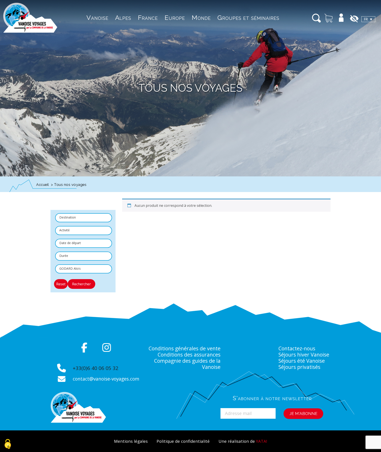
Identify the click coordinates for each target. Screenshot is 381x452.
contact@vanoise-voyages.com (106, 379)
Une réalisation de (243, 441)
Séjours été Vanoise (301, 360)
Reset (60, 284)
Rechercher (81, 284)
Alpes (123, 17)
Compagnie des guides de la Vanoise (187, 363)
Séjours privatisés (299, 366)
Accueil (42, 184)
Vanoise (97, 17)
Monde (201, 17)
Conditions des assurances (189, 354)
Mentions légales (131, 441)
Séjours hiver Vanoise (303, 354)
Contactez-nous (296, 348)
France (148, 17)
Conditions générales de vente (184, 348)
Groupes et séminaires (248, 17)
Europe (174, 17)
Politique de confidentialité (183, 441)
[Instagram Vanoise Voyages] (106, 347)
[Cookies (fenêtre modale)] (7, 444)
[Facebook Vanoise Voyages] (84, 347)
